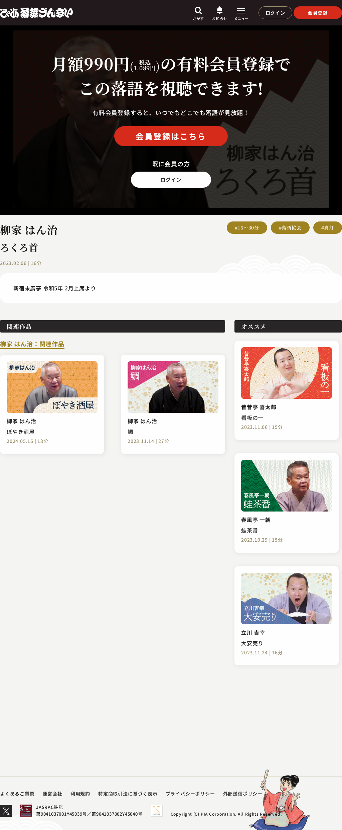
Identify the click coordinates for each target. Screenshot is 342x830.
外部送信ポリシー (243, 793)
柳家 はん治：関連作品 (32, 344)
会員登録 (318, 12)
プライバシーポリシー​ (190, 793)
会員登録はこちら (171, 136)
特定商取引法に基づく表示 (128, 793)
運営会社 (52, 793)
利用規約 (80, 793)
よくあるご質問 (17, 793)
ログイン (275, 12)
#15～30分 (247, 227)
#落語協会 (290, 227)
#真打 (327, 227)
